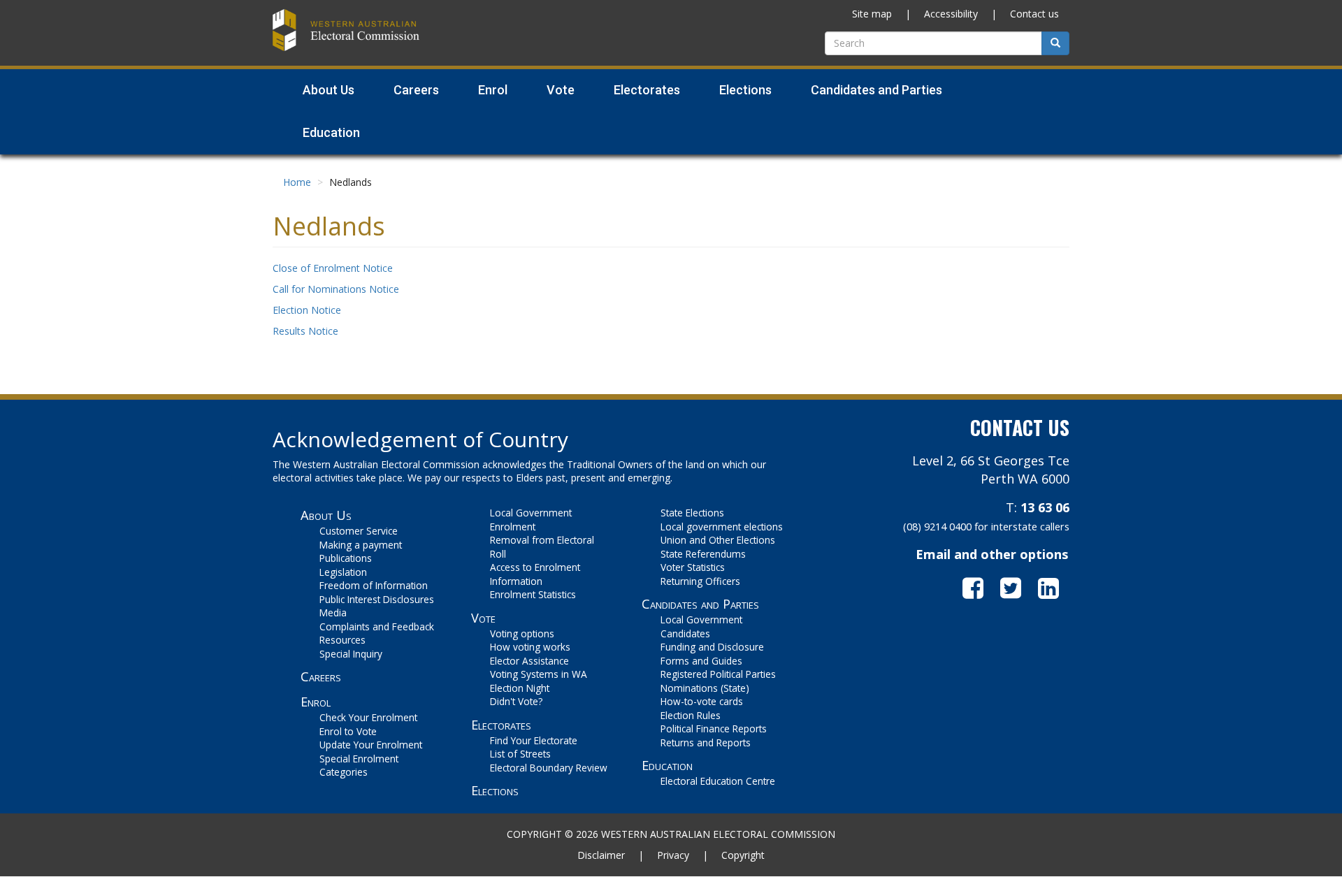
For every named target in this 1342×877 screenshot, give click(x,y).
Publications (345, 558)
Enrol (316, 701)
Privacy (673, 855)
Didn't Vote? (516, 701)
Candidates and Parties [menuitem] (876, 89)
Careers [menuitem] (416, 89)
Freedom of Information (373, 585)
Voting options (522, 633)
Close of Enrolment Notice (333, 268)
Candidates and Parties (700, 603)
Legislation (343, 572)
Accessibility (951, 13)
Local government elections (722, 526)
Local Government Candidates (701, 626)
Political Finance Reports (714, 728)
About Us (326, 515)
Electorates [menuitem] (647, 89)
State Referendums (703, 553)
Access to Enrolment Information (535, 574)
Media (333, 612)
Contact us (1034, 13)
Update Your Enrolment (370, 744)
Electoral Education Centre (718, 781)
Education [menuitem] (331, 132)
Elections (495, 790)
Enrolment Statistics (533, 594)
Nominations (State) (705, 688)
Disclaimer (601, 855)
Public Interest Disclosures (376, 599)
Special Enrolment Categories (358, 765)
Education (667, 765)
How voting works (530, 646)
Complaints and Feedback (376, 626)
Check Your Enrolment (368, 717)
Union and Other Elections (718, 539)
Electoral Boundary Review (548, 767)
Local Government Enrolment (531, 519)
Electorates (501, 724)
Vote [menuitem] (561, 89)
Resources (342, 639)
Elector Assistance (529, 660)
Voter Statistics (693, 567)
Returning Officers (700, 581)
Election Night (519, 688)
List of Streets (520, 753)
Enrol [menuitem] (492, 89)
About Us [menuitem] (328, 89)
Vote (483, 617)
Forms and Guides (701, 660)
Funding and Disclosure (712, 646)
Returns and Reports (706, 742)
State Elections (692, 512)
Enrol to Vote (348, 731)
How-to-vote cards (702, 701)
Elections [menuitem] (745, 89)
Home (297, 182)
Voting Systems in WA (538, 674)
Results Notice (305, 331)
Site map (872, 13)
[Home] (346, 28)
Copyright (743, 855)
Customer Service (358, 530)
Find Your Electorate (533, 740)
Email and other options (992, 554)
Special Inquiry (350, 653)
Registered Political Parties (718, 674)
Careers (321, 676)
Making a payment (360, 544)
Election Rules (691, 715)
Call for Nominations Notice (336, 289)
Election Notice (307, 310)
